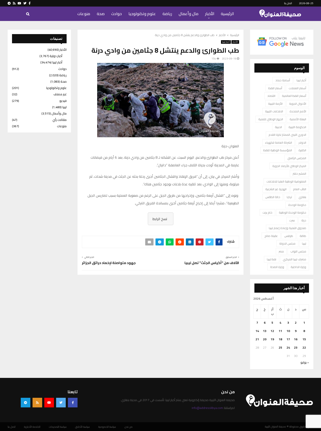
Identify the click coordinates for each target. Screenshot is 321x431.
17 (288, 339)
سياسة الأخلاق (82, 427)
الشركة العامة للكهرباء (278, 142)
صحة (101, 13)
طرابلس (288, 235)
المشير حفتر (299, 173)
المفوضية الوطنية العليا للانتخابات (286, 181)
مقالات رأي (59, 120)
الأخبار (209, 13)
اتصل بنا (288, 3)
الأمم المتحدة (298, 111)
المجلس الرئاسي (296, 158)
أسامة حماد (282, 80)
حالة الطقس (272, 197)
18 (280, 339)
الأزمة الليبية (275, 103)
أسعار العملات (297, 88)
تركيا (289, 197)
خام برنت (267, 212)
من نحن (128, 427)
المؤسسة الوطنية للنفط (277, 150)
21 (257, 339)
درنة (303, 220)
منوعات (83, 13)
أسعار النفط (275, 88)
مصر (281, 251)
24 (288, 347)
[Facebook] (73, 402)
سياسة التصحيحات (58, 427)
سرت (292, 220)
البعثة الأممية (298, 119)
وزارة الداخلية (298, 266)
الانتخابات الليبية (274, 111)
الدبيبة (278, 127)
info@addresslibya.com (207, 408)
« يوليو (304, 362)
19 (272, 339)
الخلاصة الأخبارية (32, 427)
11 (280, 331)
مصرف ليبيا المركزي (294, 259)
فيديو (63, 101)
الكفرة (302, 150)
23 (295, 347)
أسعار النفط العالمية (294, 95)
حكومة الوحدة (297, 204)
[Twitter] (61, 402)
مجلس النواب (298, 251)
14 (257, 331)
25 (280, 347)
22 (304, 347)
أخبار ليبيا (226, 42)
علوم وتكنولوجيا (142, 13)
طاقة (303, 235)
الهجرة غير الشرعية (275, 189)
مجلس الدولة (287, 243)
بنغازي (302, 197)
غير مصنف (60, 94)
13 (264, 331)
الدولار (302, 142)
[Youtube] (49, 402)
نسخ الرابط (159, 219)
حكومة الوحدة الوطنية (292, 212)
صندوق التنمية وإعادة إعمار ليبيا (287, 228)
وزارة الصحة (277, 266)
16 (295, 339)
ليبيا (304, 243)
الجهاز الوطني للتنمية (270, 119)
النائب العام (299, 189)
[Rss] (37, 402)
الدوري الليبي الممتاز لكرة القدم (287, 134)
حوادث (116, 13)
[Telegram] (25, 402)
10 (288, 331)
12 (272, 331)
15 (304, 339)
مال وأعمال (188, 13)
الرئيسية (227, 13)
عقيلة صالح (271, 235)
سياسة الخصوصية (107, 427)
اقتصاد (271, 95)
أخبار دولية (56, 56)
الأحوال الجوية (297, 103)
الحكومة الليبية (297, 127)
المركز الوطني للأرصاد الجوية (289, 166)
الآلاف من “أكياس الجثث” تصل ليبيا (212, 262)
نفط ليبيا (271, 259)
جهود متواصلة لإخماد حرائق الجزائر (109, 262)
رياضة (167, 13)
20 (264, 339)
